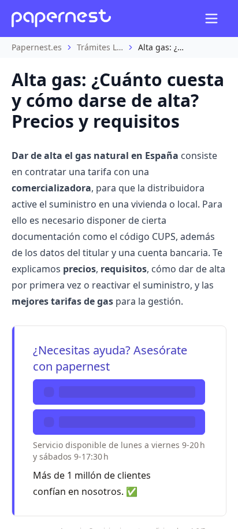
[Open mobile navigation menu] (211, 18)
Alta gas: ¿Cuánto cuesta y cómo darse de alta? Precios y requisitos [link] (161, 47)
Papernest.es (37, 47)
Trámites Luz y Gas (100, 47)
